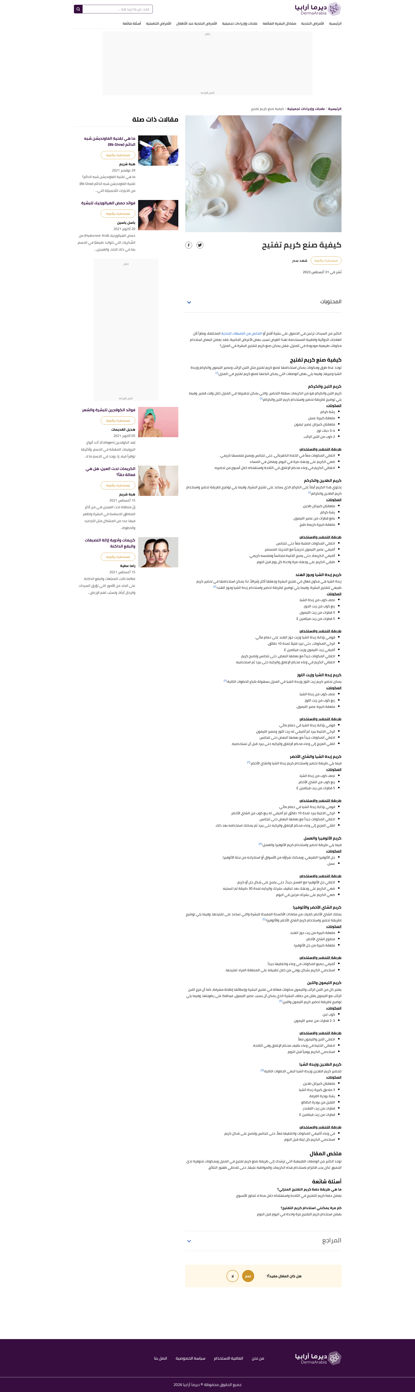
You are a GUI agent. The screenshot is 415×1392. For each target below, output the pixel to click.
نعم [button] (248, 1276)
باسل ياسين (126, 222)
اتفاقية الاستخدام (228, 1358)
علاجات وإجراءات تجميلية (240, 23)
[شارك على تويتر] (199, 245)
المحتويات (331, 301)
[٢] (214, 586)
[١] (216, 372)
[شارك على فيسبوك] (188, 245)
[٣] (260, 843)
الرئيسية (335, 23)
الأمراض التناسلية (158, 23)
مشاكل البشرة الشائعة (279, 23)
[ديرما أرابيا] (318, 9)
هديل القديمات (123, 429)
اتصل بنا (160, 1358)
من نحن (258, 1358)
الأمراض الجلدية (312, 23)
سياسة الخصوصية (190, 1358)
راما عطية (127, 566)
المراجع (332, 1240)
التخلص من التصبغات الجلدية (241, 333)
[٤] (264, 919)
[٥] (262, 1070)
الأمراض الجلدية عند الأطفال (196, 23)
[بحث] (78, 9)
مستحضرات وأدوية (326, 260)
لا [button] (232, 1276)
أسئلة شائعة (132, 23)
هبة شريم (127, 164)
